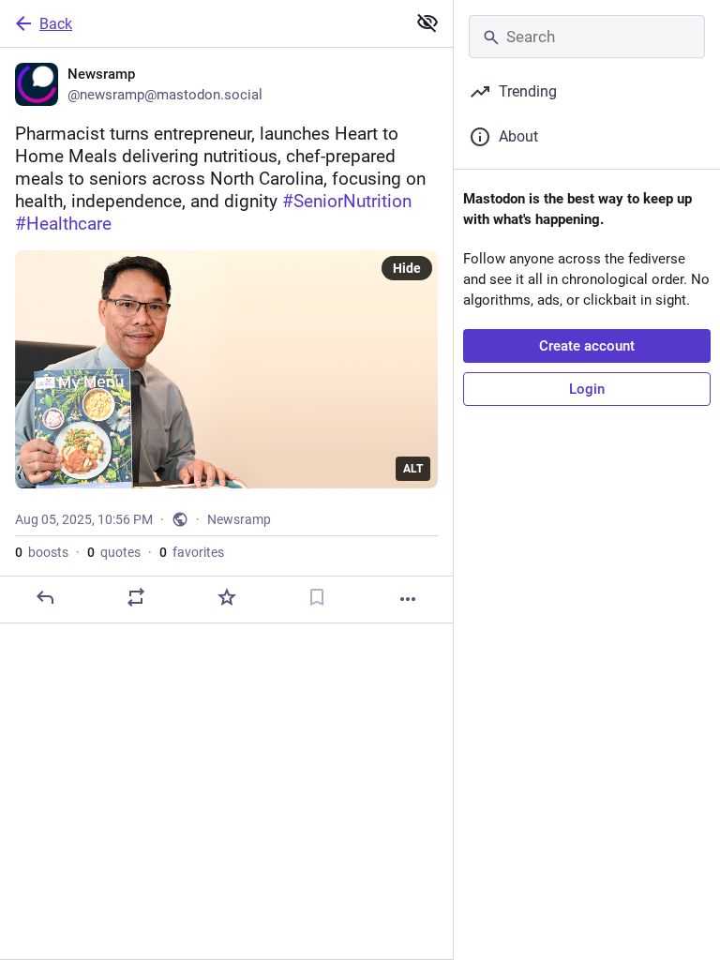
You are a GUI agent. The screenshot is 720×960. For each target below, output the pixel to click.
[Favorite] (227, 597)
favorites (191, 552)
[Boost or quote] (136, 597)
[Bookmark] (317, 597)
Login (587, 389)
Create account (587, 346)
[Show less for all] (427, 22)
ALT (413, 468)
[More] (408, 599)
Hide (407, 268)
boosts (41, 552)
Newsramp (239, 519)
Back (55, 24)
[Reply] (45, 597)
